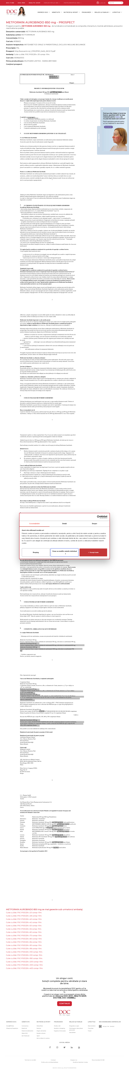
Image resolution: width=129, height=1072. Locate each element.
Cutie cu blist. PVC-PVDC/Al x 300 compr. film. (24, 965)
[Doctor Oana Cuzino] (16, 12)
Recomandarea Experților (110, 1022)
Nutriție (39, 1028)
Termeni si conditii (30, 1060)
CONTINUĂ (64, 1003)
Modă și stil (57, 1026)
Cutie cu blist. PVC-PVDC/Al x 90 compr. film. (24, 945)
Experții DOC (43, 12)
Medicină (24, 1028)
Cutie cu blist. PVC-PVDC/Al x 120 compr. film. (24, 955)
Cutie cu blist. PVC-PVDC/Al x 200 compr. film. (24, 962)
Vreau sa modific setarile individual (64, 551)
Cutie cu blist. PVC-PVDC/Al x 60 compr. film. (24, 932)
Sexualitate (72, 1032)
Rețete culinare (41, 1033)
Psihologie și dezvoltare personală (76, 1029)
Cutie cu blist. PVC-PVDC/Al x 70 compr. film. (24, 936)
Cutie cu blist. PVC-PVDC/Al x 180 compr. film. (24, 958)
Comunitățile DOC (51, 3)
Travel (89, 1031)
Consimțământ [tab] (34, 523)
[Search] (122, 3)
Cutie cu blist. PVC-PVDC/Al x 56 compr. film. (24, 929)
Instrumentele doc (72, 3)
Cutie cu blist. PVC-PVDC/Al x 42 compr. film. (24, 922)
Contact (53, 1060)
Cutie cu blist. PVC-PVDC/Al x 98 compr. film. (24, 949)
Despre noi (73, 1060)
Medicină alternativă (27, 1031)
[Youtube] (79, 1047)
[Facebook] (50, 1047)
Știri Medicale (25, 1036)
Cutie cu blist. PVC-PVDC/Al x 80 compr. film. (24, 939)
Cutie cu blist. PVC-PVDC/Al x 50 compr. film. (24, 926)
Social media (64, 1042)
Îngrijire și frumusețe (60, 1031)
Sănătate (56, 12)
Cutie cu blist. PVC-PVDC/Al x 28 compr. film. (24, 916)
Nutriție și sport (71, 12)
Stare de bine (91, 1026)
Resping (36, 552)
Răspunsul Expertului (12, 1028)
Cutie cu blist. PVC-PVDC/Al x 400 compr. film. (24, 968)
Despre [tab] (94, 523)
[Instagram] (57, 1047)
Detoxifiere (40, 1026)
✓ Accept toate (93, 552)
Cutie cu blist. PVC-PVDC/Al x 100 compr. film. (24, 952)
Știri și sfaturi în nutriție (43, 1038)
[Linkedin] (72, 1047)
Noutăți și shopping (59, 1028)
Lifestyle (116, 12)
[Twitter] (64, 1047)
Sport (38, 1036)
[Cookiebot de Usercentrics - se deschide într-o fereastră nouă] (98, 516)
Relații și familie (102, 12)
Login (103, 3)
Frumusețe (86, 12)
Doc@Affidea (10, 1026)
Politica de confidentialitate (49, 1062)
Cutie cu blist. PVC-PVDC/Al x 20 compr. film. (24, 913)
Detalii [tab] (64, 523)
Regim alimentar (41, 1031)
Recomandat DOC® (98, 1060)
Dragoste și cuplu (74, 1026)
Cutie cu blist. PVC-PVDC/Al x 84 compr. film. (24, 942)
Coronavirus (25, 1026)
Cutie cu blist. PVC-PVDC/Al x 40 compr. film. (24, 919)
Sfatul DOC (25, 1033)
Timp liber (90, 1028)
